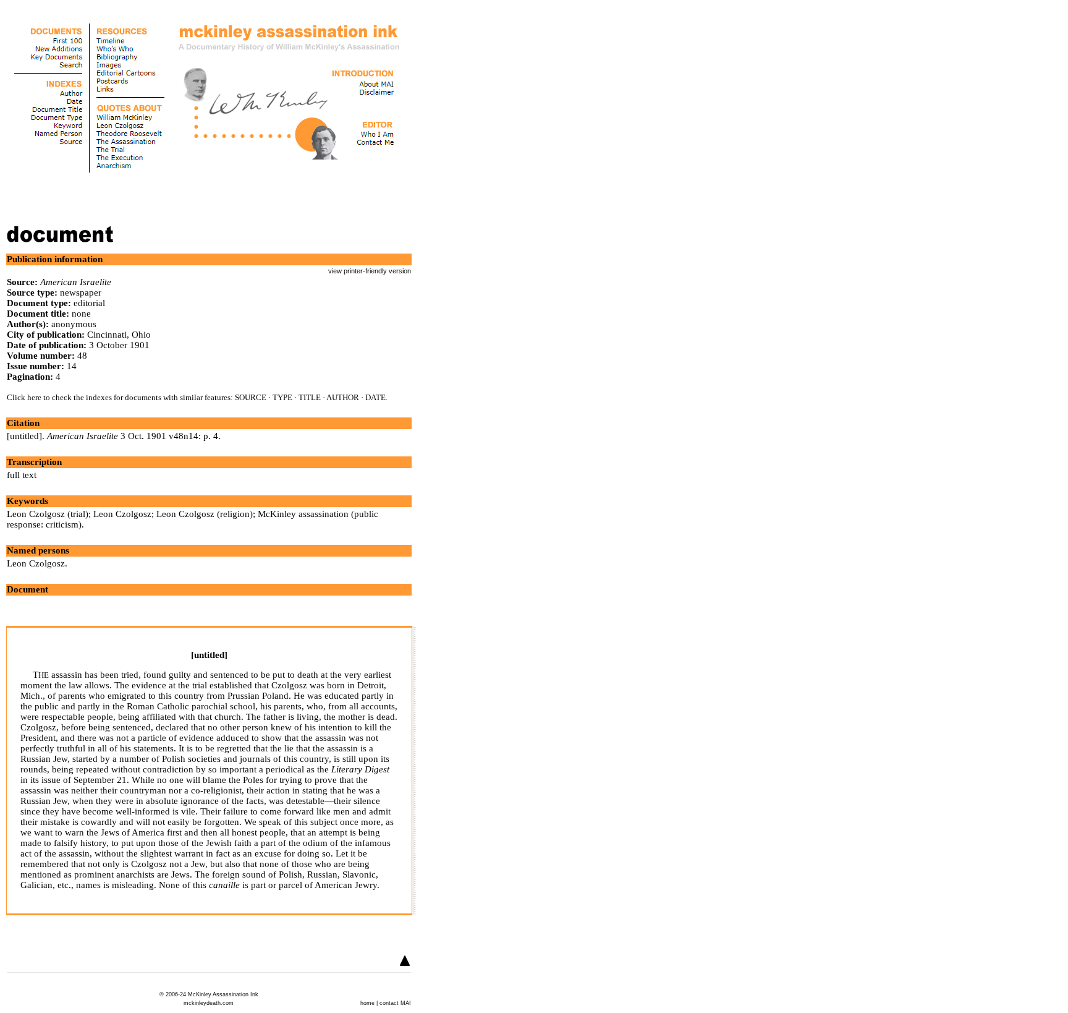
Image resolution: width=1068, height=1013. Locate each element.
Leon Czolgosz (122, 514)
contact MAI (395, 1003)
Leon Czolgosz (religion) (204, 514)
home (367, 1003)
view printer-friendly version (369, 271)
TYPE (282, 397)
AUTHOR (342, 397)
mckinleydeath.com (209, 1003)
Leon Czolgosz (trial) (47, 514)
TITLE (310, 397)
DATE (375, 397)
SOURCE (250, 397)
